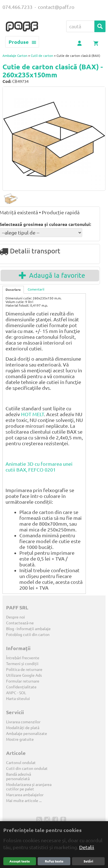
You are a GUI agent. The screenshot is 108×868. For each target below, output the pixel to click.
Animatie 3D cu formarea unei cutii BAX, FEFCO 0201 (39, 466)
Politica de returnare (24, 669)
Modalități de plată (22, 728)
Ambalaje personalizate (26, 733)
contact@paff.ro (56, 7)
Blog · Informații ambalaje (28, 629)
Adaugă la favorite (55, 275)
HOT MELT (32, 414)
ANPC (11, 693)
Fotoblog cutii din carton (28, 634)
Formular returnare (22, 681)
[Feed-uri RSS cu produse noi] (39, 819)
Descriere (13, 289)
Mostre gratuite (20, 739)
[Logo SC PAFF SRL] (21, 27)
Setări (88, 861)
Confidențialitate (21, 687)
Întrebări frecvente (22, 658)
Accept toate (19, 861)
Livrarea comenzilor (23, 722)
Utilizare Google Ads (24, 675)
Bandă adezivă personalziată (18, 776)
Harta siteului (18, 698)
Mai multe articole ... (24, 800)
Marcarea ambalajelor (24, 795)
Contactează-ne (20, 623)
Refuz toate (54, 861)
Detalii (86, 847)
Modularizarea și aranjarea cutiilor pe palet (29, 786)
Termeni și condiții (22, 663)
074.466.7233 (17, 7)
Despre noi (15, 617)
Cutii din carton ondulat (27, 768)
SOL (22, 693)
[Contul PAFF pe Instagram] (47, 819)
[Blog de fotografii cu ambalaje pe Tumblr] (63, 819)
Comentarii (36, 289)
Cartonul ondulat (21, 762)
